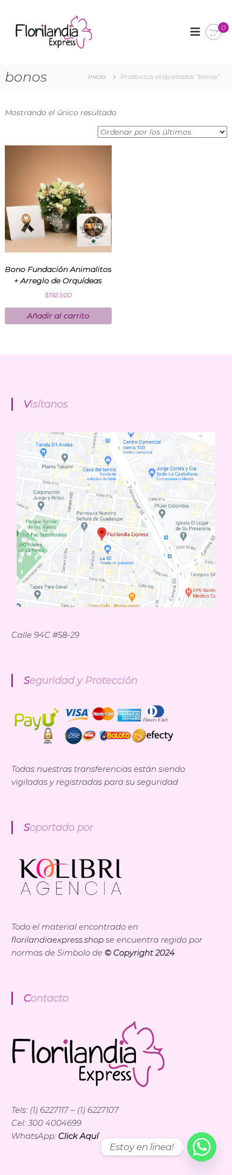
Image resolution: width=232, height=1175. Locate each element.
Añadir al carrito (58, 316)
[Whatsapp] (201, 1146)
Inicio (96, 76)
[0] (214, 32)
